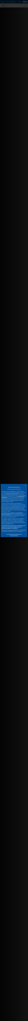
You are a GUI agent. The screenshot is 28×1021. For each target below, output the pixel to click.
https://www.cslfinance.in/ (13, 519)
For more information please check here (14, 534)
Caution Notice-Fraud (14, 535)
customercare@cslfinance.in (8, 523)
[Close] (25, 485)
